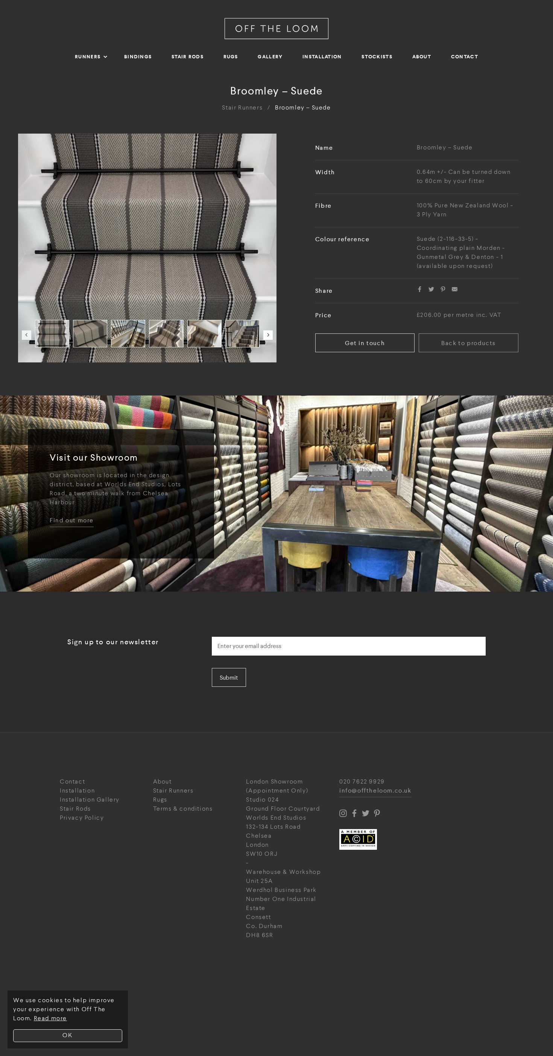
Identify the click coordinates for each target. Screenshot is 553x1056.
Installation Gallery (90, 799)
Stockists (377, 56)
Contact (464, 56)
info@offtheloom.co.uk (375, 791)
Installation (322, 56)
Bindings (138, 56)
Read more (50, 1018)
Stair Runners (242, 107)
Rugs (230, 56)
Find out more (72, 520)
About (421, 56)
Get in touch (365, 343)
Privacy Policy (82, 818)
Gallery (270, 56)
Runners (87, 56)
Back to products (468, 343)
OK (67, 1035)
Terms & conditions (183, 809)
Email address (233, 634)
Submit (229, 677)
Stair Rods (188, 56)
